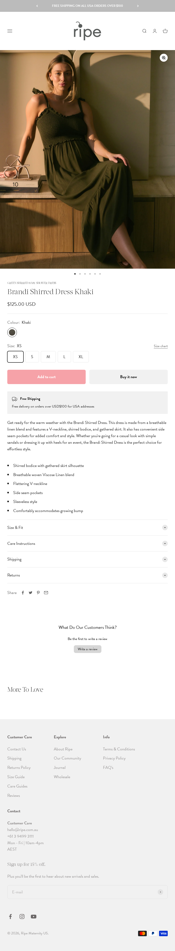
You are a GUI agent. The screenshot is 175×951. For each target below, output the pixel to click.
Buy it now (128, 377)
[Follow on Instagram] (22, 916)
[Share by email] (46, 593)
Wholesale (62, 777)
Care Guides (17, 786)
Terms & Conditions (119, 749)
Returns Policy (19, 767)
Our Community (67, 758)
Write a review (88, 649)
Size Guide (16, 777)
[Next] (138, 6)
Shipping (14, 758)
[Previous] (37, 6)
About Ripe (63, 749)
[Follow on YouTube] (34, 916)
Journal (60, 767)
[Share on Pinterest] (38, 593)
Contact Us (16, 749)
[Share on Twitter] (30, 593)
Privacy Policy (114, 758)
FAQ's (108, 767)
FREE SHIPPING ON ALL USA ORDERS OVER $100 (87, 5)
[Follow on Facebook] (10, 916)
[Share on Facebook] (23, 593)
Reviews (13, 795)
